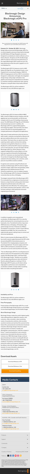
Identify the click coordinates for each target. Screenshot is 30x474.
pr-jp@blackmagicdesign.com (10, 390)
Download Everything (15, 371)
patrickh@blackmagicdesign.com (11, 413)
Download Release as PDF (15, 361)
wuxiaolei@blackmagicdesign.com (11, 401)
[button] (11, 40)
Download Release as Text (15, 366)
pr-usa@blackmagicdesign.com (10, 423)
